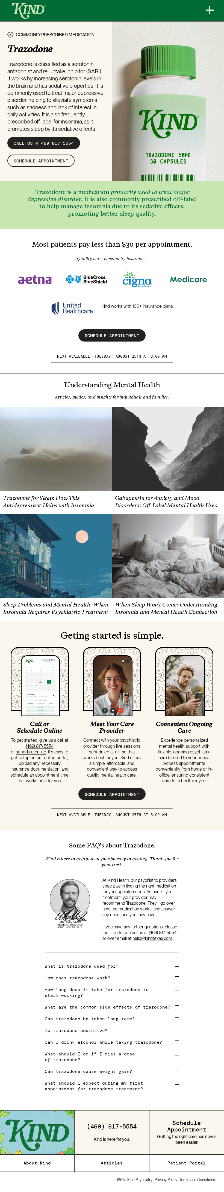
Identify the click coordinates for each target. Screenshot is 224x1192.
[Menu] (210, 10)
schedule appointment (41, 161)
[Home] (29, 11)
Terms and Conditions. (197, 1180)
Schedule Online (39, 730)
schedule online (31, 752)
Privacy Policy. (166, 1180)
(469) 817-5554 (40, 746)
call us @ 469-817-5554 (44, 143)
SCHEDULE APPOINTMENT (112, 335)
